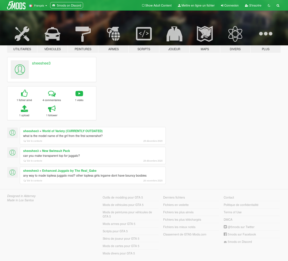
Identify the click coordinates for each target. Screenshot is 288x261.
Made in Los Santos (20, 200)
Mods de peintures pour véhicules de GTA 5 (127, 214)
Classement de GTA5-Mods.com (184, 234)
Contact (229, 197)
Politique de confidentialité (241, 205)
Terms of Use (233, 212)
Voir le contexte (34, 140)
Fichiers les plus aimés (178, 212)
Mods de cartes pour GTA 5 (121, 246)
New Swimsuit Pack (56, 151)
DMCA (228, 219)
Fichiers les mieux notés (179, 227)
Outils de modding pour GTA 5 (123, 197)
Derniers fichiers (174, 197)
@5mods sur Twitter (240, 227)
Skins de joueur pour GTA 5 (121, 238)
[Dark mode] (269, 5)
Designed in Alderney (21, 196)
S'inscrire (254, 5)
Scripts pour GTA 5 (115, 231)
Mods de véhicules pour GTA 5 (123, 205)
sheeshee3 (41, 63)
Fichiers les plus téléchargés (182, 219)
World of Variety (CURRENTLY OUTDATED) (72, 131)
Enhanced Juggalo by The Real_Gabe (69, 170)
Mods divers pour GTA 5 (119, 253)
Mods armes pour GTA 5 (119, 224)
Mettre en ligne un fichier (198, 5)
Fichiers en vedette (176, 205)
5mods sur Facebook (241, 234)
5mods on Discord (239, 241)
